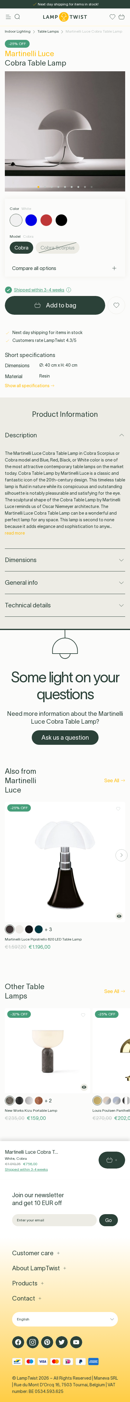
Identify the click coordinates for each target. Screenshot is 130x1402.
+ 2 (48, 1100)
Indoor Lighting (18, 31)
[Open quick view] (119, 916)
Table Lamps (48, 31)
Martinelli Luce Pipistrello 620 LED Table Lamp (43, 939)
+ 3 (48, 929)
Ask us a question (65, 737)
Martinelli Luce (29, 54)
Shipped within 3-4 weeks (26, 1169)
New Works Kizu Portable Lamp (31, 1110)
